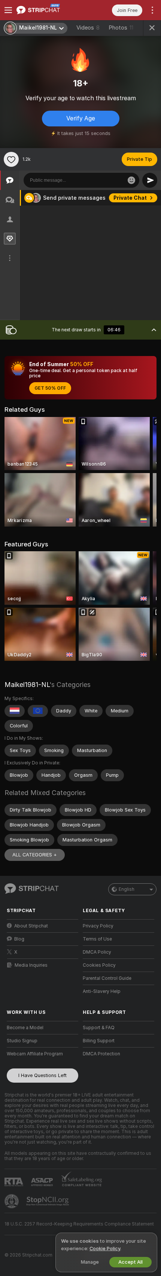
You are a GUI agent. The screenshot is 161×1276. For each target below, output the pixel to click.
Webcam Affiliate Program (35, 1053)
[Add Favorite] (11, 159)
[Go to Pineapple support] (12, 1201)
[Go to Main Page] (48, 10)
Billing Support (99, 1040)
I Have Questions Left (42, 1075)
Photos (121, 27)
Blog (19, 939)
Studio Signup (22, 1040)
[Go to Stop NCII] (48, 1201)
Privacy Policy (98, 926)
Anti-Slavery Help (102, 991)
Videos (88, 27)
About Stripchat (31, 926)
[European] (38, 711)
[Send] (149, 180)
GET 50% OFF (50, 388)
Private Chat (130, 198)
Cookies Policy (99, 965)
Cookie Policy (104, 1248)
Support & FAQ (99, 1027)
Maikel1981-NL (26, 684)
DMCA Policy (97, 952)
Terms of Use (97, 939)
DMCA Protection (101, 1053)
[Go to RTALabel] (14, 1182)
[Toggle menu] (8, 10)
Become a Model (25, 1027)
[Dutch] (14, 711)
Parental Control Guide (107, 978)
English (126, 889)
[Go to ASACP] (43, 1182)
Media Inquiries (31, 965)
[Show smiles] (131, 180)
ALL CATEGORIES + (34, 855)
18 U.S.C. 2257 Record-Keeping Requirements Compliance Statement (79, 1224)
